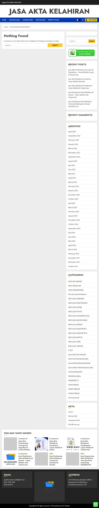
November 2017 (74, 262)
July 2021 (71, 165)
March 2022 (72, 148)
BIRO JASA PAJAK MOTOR (77, 333)
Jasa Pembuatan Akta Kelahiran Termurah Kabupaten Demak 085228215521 (80, 103)
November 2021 (74, 153)
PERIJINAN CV (73, 380)
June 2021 (72, 169)
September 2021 (74, 157)
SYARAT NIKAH (74, 393)
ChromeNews (55, 506)
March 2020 (72, 207)
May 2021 (71, 174)
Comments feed (74, 420)
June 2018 (72, 237)
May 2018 (71, 241)
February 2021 (73, 186)
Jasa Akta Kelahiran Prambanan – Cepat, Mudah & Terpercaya (80, 87)
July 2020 (71, 203)
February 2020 (73, 212)
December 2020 (74, 195)
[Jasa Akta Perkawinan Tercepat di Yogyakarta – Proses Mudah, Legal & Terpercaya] (10, 443)
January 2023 (73, 144)
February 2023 (73, 140)
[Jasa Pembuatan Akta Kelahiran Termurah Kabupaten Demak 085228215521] (41, 459)
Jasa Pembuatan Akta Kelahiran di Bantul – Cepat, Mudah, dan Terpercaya (81, 94)
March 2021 (72, 182)
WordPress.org (73, 424)
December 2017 (74, 258)
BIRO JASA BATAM (75, 307)
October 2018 (73, 224)
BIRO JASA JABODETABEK (77, 320)
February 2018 (73, 254)
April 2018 (72, 245)
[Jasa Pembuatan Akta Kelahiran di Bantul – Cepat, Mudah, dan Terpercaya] (10, 459)
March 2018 (72, 249)
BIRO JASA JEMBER (75, 324)
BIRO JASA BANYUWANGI (77, 303)
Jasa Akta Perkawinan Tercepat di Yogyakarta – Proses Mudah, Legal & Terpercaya (81, 72)
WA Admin (92, 20)
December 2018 (74, 220)
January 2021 (73, 190)
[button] (83, 20)
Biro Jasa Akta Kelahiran (77, 294)
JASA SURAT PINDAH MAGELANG (80, 368)
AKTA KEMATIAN (74, 286)
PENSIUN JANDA (74, 376)
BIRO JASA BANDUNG (76, 299)
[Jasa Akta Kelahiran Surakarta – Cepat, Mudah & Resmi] (41, 443)
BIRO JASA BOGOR (75, 311)
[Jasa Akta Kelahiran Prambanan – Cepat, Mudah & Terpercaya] (72, 443)
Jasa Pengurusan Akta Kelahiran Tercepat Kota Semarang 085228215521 (87, 460)
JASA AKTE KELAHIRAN (77, 355)
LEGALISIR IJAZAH (75, 372)
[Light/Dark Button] (79, 20)
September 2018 (74, 228)
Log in (70, 412)
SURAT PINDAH (74, 389)
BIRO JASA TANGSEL (75, 346)
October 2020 (73, 199)
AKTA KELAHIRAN (75, 281)
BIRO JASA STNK (74, 342)
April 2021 (72, 178)
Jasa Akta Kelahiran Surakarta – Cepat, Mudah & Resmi (56, 445)
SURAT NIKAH (73, 385)
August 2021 (72, 161)
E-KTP (70, 350)
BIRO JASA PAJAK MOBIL (77, 329)
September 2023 (74, 136)
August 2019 (72, 216)
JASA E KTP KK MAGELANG (78, 359)
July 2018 (71, 233)
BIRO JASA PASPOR (75, 337)
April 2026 (72, 132)
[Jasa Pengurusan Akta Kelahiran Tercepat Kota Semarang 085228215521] (72, 459)
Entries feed (72, 416)
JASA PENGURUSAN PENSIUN (79, 363)
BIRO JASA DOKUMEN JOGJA (78, 316)
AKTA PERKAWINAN (75, 290)
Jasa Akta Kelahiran (49, 11)
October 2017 (73, 266)
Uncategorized (73, 398)
